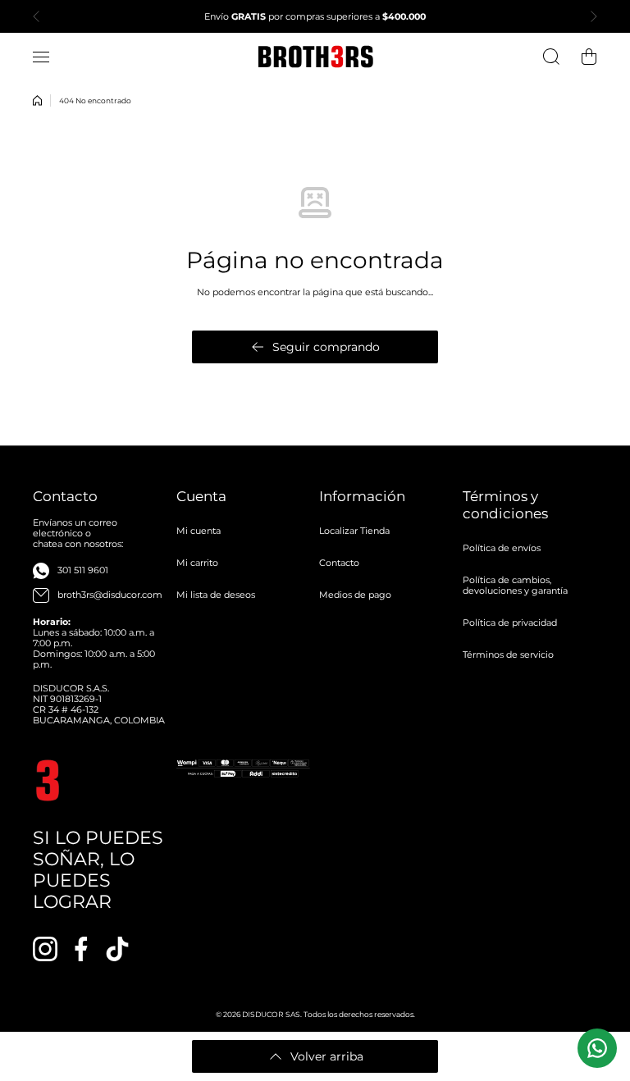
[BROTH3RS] (315, 56)
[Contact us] (597, 1048)
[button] (41, 16)
